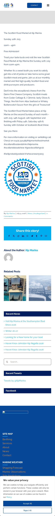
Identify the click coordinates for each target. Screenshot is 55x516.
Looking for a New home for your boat (24, 337)
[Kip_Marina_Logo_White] (15, 412)
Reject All (27, 510)
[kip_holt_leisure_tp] (8, 4)
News (30, 213)
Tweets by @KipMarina (15, 380)
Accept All (27, 504)
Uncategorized (39, 213)
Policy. (9, 497)
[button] (6, 288)
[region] (27, 496)
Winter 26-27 (11, 331)
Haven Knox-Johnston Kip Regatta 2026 (24, 343)
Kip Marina (10, 213)
